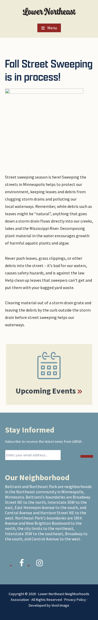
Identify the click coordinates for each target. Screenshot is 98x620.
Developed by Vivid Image (49, 605)
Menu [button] (52, 27)
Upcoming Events (46, 391)
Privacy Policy (75, 599)
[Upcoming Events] (49, 365)
